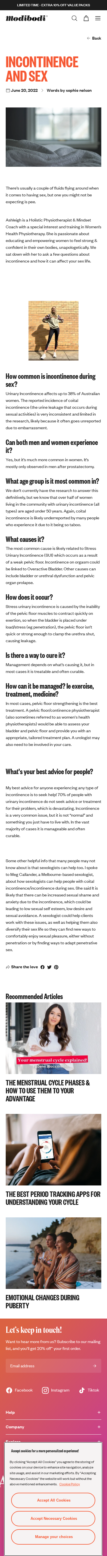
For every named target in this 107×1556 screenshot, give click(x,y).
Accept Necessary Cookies (54, 1518)
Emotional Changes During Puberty (42, 1301)
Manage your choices (54, 1537)
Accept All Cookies (53, 1500)
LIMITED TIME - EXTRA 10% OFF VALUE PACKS (53, 5)
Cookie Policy (69, 1484)
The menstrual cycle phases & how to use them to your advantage (48, 1090)
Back (96, 38)
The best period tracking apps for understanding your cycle (53, 1198)
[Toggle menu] (97, 18)
